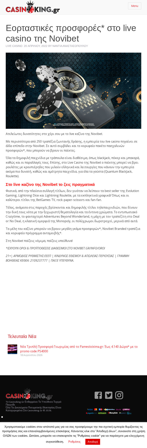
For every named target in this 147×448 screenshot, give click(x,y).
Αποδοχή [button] (93, 441)
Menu (134, 6)
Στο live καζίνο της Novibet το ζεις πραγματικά (50, 184)
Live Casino (14, 45)
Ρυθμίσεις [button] (74, 441)
